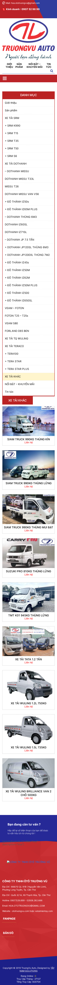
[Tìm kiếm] (52, 71)
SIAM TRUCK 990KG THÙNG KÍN (28, 439)
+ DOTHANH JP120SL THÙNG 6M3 (26, 247)
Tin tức (48, 65)
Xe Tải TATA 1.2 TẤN (28, 659)
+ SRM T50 (12, 148)
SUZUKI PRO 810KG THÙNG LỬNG (28, 571)
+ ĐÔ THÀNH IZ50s (17, 201)
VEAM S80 (11, 323)
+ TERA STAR (13, 361)
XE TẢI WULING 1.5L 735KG (28, 747)
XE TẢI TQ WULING (16, 338)
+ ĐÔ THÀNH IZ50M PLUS (21, 285)
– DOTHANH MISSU (17, 171)
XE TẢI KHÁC (13, 376)
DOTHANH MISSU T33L (19, 178)
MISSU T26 (12, 186)
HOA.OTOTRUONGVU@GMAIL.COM (27, 905)
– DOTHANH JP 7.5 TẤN (19, 239)
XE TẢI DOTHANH (16, 163)
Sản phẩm (19, 65)
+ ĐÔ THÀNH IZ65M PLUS (21, 209)
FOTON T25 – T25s (16, 315)
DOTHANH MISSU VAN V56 (22, 194)
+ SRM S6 (11, 156)
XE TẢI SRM (12, 118)
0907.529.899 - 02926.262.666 (26, 900)
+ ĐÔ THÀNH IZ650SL (18, 300)
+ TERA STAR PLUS (17, 368)
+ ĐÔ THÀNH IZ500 (17, 292)
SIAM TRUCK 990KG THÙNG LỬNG (29, 483)
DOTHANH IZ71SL (16, 232)
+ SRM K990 (12, 125)
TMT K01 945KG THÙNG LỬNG (28, 615)
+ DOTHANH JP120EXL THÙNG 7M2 (27, 254)
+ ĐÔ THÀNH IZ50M (17, 270)
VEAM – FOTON (14, 308)
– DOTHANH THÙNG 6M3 (21, 216)
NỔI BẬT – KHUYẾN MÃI (34, 65)
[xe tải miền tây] (28, 59)
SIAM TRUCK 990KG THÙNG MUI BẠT (28, 527)
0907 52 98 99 (31, 9)
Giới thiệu (9, 65)
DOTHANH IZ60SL (16, 224)
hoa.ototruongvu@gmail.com (25, 3)
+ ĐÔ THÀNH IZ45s (17, 262)
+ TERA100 (11, 353)
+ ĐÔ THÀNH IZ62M (17, 277)
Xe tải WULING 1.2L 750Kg (28, 703)
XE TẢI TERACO (14, 346)
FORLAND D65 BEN (17, 330)
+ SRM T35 (12, 140)
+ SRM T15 (11, 133)
